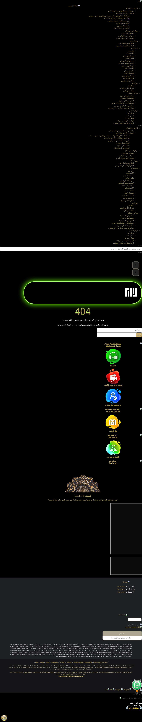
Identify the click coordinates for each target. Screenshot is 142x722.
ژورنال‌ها (135, 83)
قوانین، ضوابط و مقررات (125, 121)
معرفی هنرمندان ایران (126, 36)
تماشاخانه (134, 48)
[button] (71, 125)
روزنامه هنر (134, 41)
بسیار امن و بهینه (136, 703)
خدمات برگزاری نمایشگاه (125, 13)
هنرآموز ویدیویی (113, 411)
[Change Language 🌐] (140, 1)
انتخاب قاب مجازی (123, 26)
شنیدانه (113, 365)
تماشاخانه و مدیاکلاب (113, 385)
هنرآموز (131, 51)
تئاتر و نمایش (129, 58)
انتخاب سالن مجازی (123, 23)
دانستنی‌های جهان (128, 76)
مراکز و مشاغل (132, 93)
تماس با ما (130, 116)
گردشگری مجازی (128, 66)
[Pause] (135, 272)
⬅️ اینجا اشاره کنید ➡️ (134, 708)
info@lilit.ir (121, 586)
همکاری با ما (129, 118)
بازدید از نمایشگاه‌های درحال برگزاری (121, 11)
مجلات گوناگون (128, 91)
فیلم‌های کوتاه (129, 73)
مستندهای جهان (128, 56)
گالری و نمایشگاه (132, 8)
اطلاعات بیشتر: (132, 706)
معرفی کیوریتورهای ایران (125, 38)
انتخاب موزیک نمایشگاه (122, 28)
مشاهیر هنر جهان (128, 33)
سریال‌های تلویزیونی (127, 61)
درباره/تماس (133, 111)
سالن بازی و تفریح (127, 81)
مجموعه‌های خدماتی (127, 98)
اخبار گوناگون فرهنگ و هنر (124, 46)
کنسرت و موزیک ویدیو (126, 63)
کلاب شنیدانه (129, 68)
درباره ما (131, 113)
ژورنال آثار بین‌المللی (127, 88)
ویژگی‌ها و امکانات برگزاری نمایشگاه (117, 18)
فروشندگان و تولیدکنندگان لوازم (123, 103)
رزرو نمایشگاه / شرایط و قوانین (119, 21)
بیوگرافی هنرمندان (131, 31)
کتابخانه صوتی (129, 71)
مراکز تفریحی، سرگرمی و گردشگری (121, 108)
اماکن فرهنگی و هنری (126, 101)
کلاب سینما (130, 53)
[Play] (135, 265)
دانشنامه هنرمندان (113, 405)
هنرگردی (113, 431)
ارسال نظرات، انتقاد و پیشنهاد (123, 123)
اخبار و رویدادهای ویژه (126, 43)
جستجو (122, 633)
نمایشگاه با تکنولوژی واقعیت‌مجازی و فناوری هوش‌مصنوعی (109, 16)
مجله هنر (131, 86)
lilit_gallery (120, 589)
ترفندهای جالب (128, 78)
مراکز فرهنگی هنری (127, 96)
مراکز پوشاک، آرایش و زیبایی (124, 106)
